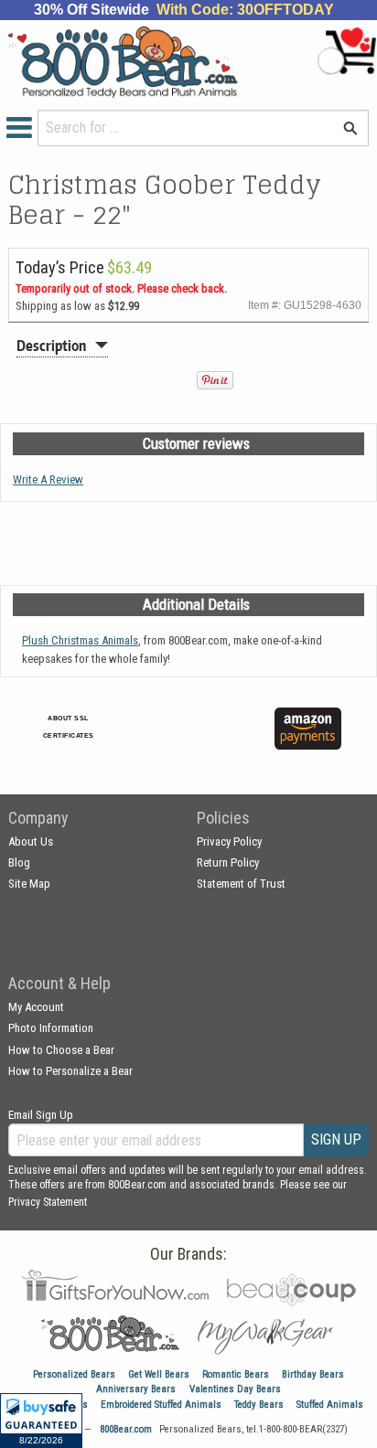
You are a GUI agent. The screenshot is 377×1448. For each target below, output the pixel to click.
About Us (30, 841)
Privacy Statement (47, 1202)
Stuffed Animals (329, 1405)
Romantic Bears (235, 1374)
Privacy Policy (229, 841)
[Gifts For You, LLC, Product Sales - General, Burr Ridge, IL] (205, 739)
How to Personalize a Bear (70, 1071)
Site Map (29, 883)
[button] (41, 1420)
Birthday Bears (313, 1374)
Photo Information (50, 1028)
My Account (36, 1007)
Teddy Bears (259, 1405)
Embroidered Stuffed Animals (161, 1405)
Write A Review (48, 479)
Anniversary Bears (136, 1389)
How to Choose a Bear (61, 1050)
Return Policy (228, 862)
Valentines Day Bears (235, 1389)
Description (51, 345)
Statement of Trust (241, 883)
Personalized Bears (74, 1374)
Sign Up (336, 1139)
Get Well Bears (158, 1374)
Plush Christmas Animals (80, 640)
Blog (19, 862)
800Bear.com (126, 1429)
